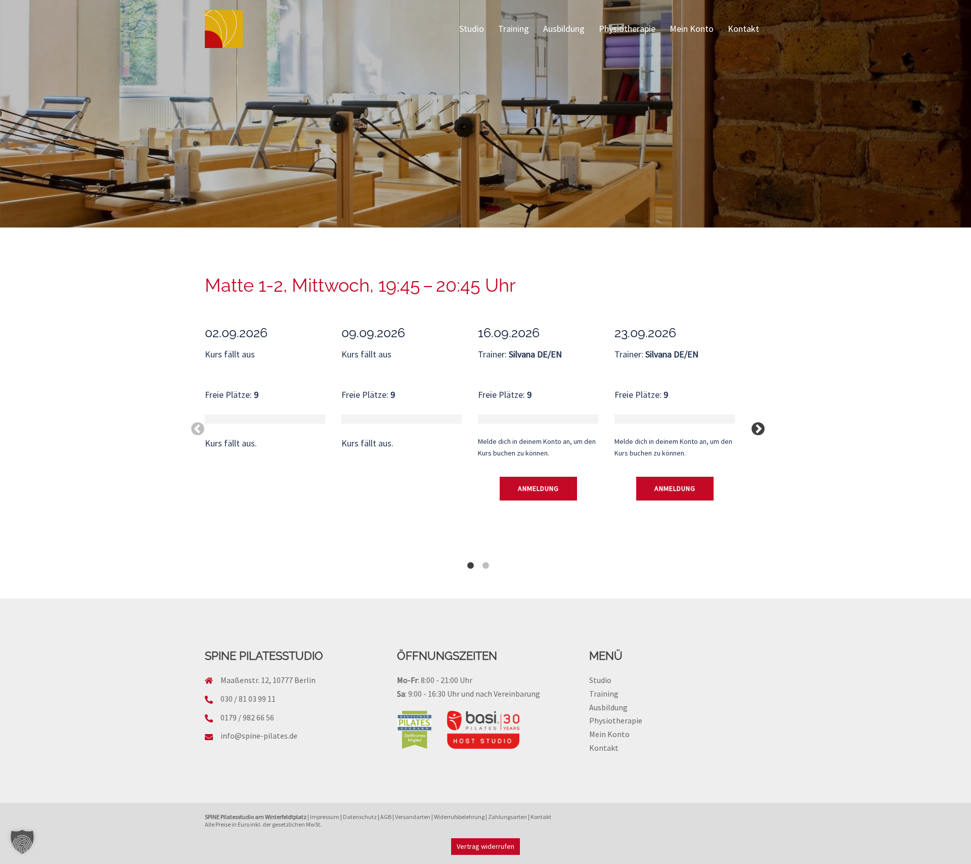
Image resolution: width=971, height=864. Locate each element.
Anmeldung (538, 488)
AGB (385, 817)
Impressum (324, 817)
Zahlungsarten (507, 817)
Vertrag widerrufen (485, 846)
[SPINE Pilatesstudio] (224, 28)
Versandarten (412, 817)
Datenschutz (360, 817)
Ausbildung (564, 28)
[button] (22, 842)
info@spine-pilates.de (258, 736)
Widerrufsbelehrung (459, 817)
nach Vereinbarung (507, 694)
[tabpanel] (273, 406)
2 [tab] (485, 561)
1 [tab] (470, 561)
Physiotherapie (627, 28)
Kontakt (743, 28)
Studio (471, 28)
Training (513, 28)
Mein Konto (692, 28)
